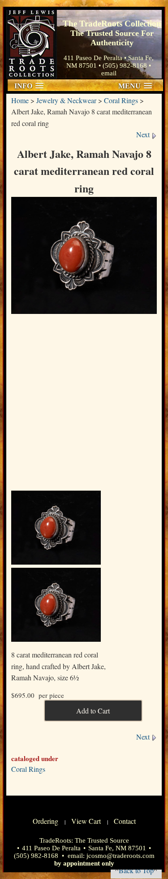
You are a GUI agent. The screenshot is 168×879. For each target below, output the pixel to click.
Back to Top (136, 870)
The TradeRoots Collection (31, 44)
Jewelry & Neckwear (66, 100)
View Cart (86, 821)
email (108, 73)
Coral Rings (121, 100)
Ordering (45, 821)
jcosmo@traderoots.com (120, 855)
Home (20, 100)
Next (143, 134)
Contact (125, 821)
